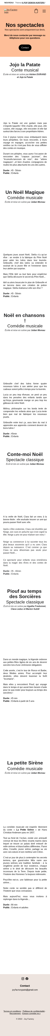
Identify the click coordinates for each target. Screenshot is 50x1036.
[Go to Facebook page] (27, 978)
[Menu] (44, 11)
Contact (25, 48)
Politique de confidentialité (34, 1011)
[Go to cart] (36, 11)
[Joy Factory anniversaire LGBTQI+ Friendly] (25, 1002)
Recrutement (15, 1013)
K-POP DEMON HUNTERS (33, 3)
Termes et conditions (12, 1011)
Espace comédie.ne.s (31, 1013)
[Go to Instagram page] (22, 978)
